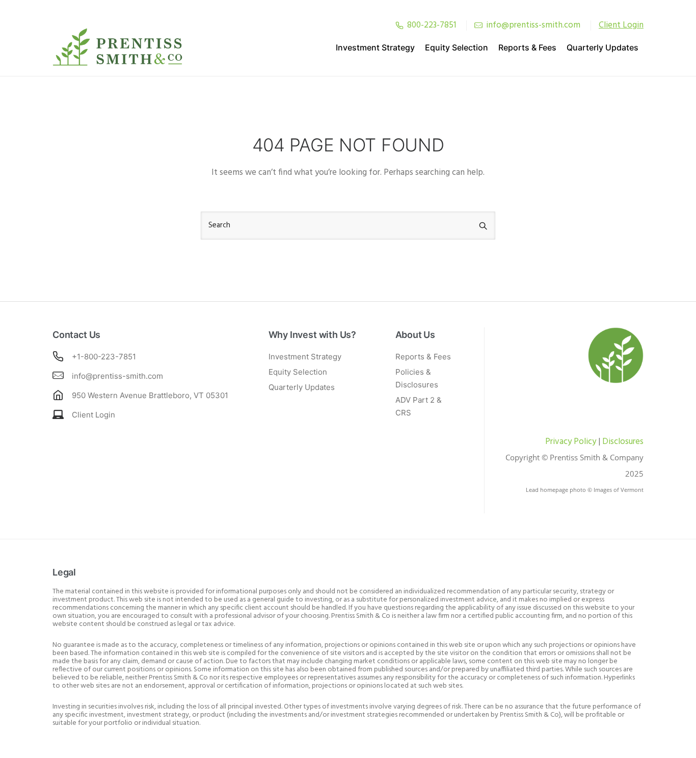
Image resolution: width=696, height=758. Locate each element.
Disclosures (623, 442)
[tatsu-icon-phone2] (399, 25)
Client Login (93, 415)
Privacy (558, 442)
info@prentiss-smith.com (533, 25)
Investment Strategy (375, 47)
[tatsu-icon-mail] (478, 25)
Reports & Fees (527, 47)
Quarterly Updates (602, 47)
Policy (584, 442)
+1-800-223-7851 (104, 356)
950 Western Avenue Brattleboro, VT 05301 (150, 395)
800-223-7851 (431, 25)
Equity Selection (456, 47)
